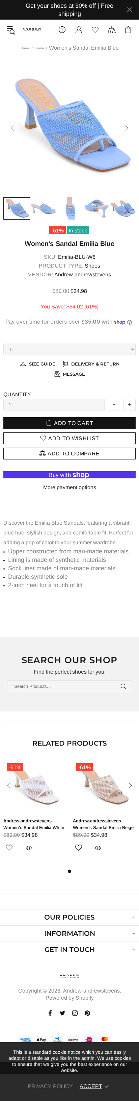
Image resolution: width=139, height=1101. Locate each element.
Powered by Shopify (70, 998)
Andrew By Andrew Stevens (32, 30)
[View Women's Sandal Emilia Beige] (104, 767)
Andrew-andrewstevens (82, 274)
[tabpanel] (35, 813)
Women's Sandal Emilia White (33, 827)
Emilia (39, 48)
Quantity (17, 394)
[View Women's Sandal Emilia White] (34, 767)
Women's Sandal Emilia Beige (103, 827)
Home (25, 48)
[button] (79, 30)
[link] (62, 30)
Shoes (92, 266)
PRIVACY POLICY (50, 1086)
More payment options (69, 487)
